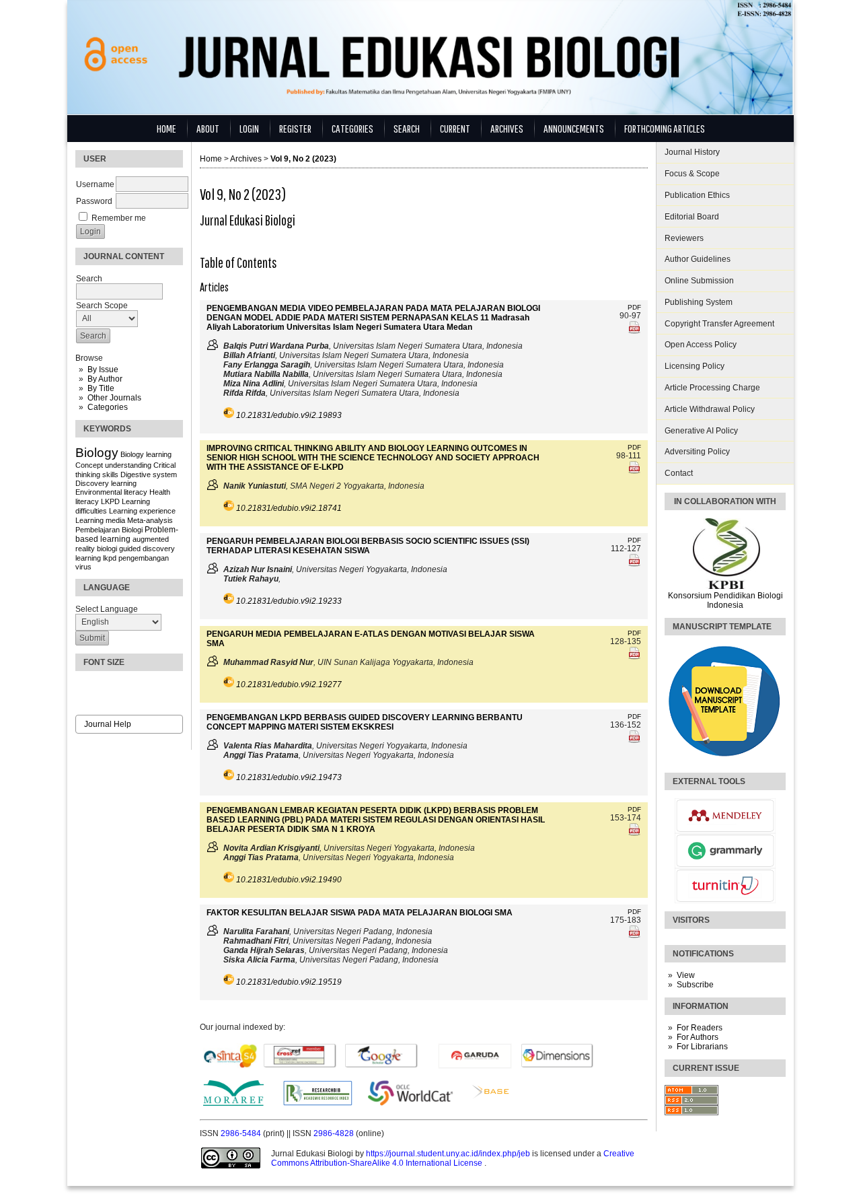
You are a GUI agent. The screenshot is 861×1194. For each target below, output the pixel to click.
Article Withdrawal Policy (710, 409)
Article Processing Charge (712, 387)
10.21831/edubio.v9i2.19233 (289, 601)
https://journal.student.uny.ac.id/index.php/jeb (449, 1153)
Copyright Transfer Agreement (719, 323)
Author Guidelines (698, 259)
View (686, 975)
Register (295, 128)
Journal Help (107, 724)
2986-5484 (242, 1133)
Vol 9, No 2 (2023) (303, 159)
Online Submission (699, 280)
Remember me (118, 218)
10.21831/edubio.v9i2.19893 (289, 415)
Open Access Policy (701, 344)
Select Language (106, 609)
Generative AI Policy (701, 430)
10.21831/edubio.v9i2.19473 (289, 777)
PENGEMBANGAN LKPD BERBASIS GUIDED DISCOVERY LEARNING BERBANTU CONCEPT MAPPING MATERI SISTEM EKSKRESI (365, 722)
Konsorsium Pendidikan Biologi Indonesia (725, 600)
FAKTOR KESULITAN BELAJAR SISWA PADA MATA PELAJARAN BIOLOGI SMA (360, 912)
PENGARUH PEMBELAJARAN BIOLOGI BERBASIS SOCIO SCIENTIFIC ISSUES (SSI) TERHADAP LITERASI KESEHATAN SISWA (368, 545)
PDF (634, 307)
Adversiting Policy (697, 451)
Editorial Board (692, 216)
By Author (104, 379)
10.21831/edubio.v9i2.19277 (289, 684)
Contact (679, 473)
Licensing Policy (694, 366)
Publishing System (699, 302)
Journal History (692, 152)
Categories (107, 407)
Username (95, 184)
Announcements (574, 128)
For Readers (699, 1027)
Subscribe (695, 984)
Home (166, 128)
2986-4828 (334, 1133)
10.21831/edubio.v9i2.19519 (289, 982)
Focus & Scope (692, 173)
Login (249, 128)
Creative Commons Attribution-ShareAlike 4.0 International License (452, 1158)
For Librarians (702, 1046)
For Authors (697, 1037)
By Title (100, 388)
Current (455, 128)
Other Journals (114, 397)
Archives (506, 128)
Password (94, 201)
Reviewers (684, 238)
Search (407, 128)
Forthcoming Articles (664, 128)
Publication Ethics (697, 195)
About (207, 128)
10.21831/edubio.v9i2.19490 (289, 879)
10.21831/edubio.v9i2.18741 (289, 508)
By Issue (102, 369)
